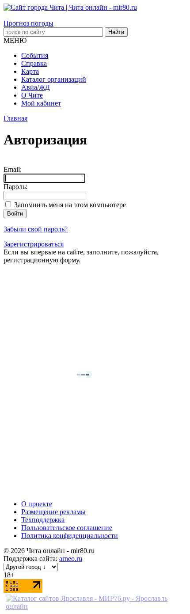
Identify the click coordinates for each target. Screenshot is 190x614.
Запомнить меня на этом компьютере (69, 204)
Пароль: (15, 186)
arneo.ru (70, 558)
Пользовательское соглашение (66, 527)
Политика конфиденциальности (69, 535)
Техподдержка (43, 519)
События (34, 55)
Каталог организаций (53, 79)
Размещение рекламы (53, 511)
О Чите (32, 95)
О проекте (36, 504)
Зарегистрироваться (34, 244)
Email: (13, 169)
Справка (34, 63)
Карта (30, 71)
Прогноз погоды (28, 23)
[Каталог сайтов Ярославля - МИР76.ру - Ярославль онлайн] (95, 606)
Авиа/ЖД (35, 87)
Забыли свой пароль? (36, 229)
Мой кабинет (41, 103)
